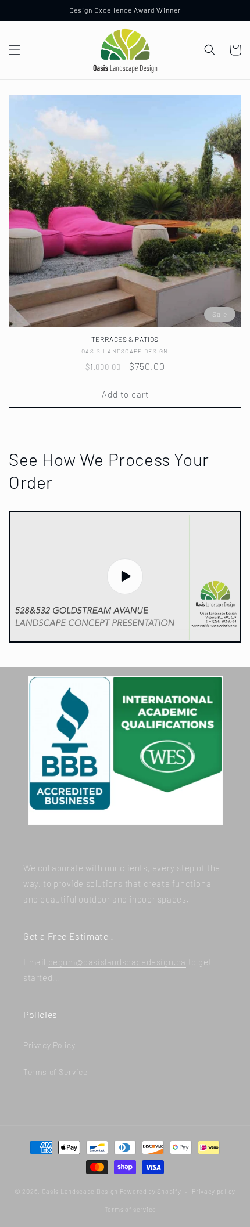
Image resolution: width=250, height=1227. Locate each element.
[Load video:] (125, 576)
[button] (14, 50)
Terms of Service (55, 1072)
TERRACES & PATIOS (125, 339)
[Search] (210, 50)
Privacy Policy (49, 1045)
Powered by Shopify (150, 1191)
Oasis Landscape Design (80, 1191)
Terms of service (130, 1209)
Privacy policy (213, 1191)
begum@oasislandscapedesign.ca (117, 962)
